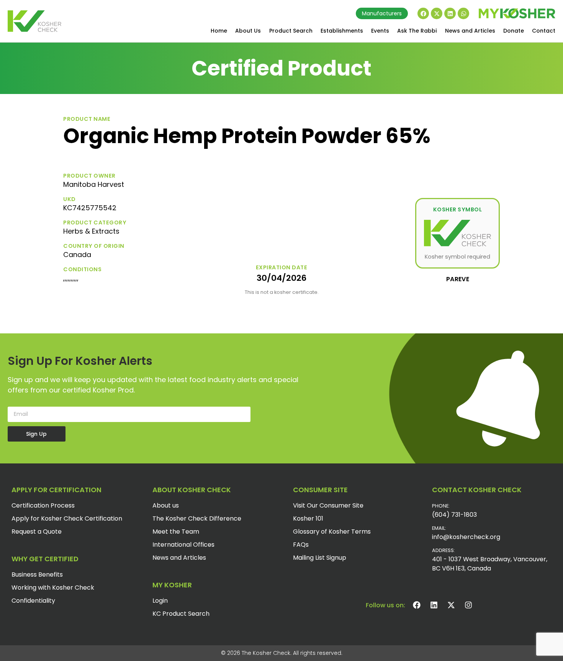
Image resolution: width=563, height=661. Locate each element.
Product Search (291, 31)
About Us (248, 31)
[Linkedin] (450, 13)
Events (380, 31)
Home (219, 31)
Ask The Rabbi (417, 31)
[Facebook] (423, 13)
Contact (543, 31)
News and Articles (470, 31)
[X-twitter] (436, 13)
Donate (513, 31)
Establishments (342, 31)
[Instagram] (468, 605)
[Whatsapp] (463, 13)
